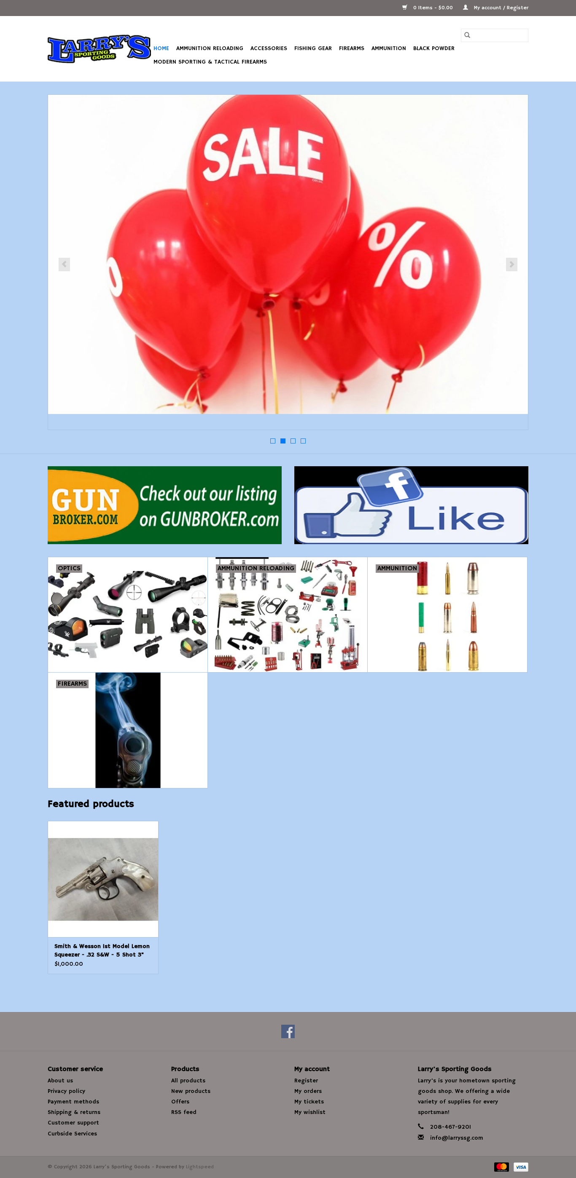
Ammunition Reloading (209, 48)
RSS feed (183, 1112)
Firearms (351, 48)
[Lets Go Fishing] (288, 254)
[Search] (467, 35)
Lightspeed (200, 1167)
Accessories (268, 48)
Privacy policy (66, 1091)
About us (60, 1081)
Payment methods (73, 1102)
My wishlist (310, 1112)
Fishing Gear (313, 48)
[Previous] (64, 264)
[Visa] (519, 1167)
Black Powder (434, 48)
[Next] (511, 264)
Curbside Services (72, 1134)
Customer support (73, 1123)
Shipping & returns (74, 1112)
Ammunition (388, 48)
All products (188, 1081)
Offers (180, 1102)
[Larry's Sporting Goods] (99, 49)
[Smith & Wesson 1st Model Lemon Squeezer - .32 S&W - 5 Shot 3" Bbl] (103, 879)
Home (161, 48)
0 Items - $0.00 (433, 8)
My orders (308, 1091)
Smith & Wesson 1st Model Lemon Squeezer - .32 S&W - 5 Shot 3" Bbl (102, 951)
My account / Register (500, 8)
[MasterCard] (501, 1167)
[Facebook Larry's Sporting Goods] (288, 1031)
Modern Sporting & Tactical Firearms (210, 62)
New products (190, 1091)
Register (306, 1081)
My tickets (309, 1102)
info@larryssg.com (456, 1138)
